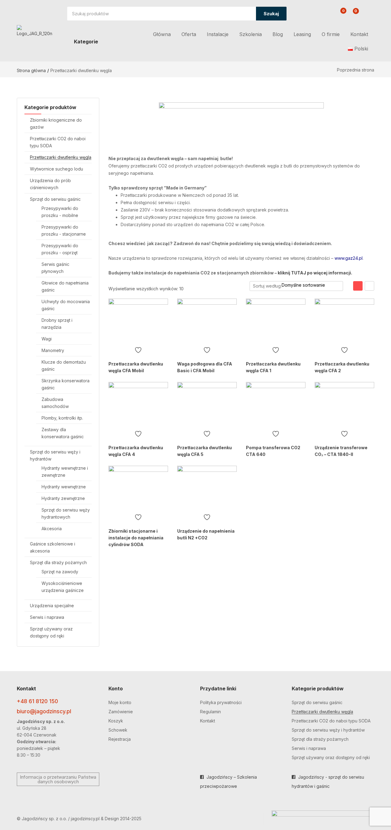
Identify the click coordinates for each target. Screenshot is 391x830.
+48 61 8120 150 (37, 701)
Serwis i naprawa (47, 617)
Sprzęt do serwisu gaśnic (55, 199)
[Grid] (358, 286)
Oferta (188, 34)
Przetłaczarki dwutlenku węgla (60, 157)
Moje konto (119, 702)
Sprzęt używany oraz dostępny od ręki (331, 757)
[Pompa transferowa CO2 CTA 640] (275, 404)
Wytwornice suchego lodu (56, 168)
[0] (339, 14)
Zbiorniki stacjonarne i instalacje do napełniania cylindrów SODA (135, 537)
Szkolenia (250, 34)
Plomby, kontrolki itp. (62, 418)
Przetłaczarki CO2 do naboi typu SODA (331, 720)
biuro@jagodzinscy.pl (44, 711)
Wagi (47, 338)
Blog (277, 34)
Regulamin (210, 711)
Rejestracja (119, 739)
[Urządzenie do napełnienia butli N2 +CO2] (207, 488)
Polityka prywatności (221, 702)
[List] (369, 286)
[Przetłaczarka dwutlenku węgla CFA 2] (344, 321)
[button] (352, 14)
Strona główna (31, 70)
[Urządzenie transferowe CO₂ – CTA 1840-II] (344, 404)
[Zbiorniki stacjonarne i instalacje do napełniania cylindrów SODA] (138, 488)
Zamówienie (120, 711)
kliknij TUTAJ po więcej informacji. (315, 272)
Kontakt (359, 34)
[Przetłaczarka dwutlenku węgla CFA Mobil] (138, 321)
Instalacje (217, 34)
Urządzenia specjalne (52, 605)
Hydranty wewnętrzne (64, 486)
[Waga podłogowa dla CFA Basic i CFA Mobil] (207, 321)
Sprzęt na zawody (60, 571)
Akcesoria (52, 528)
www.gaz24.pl (348, 258)
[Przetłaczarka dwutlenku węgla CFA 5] (207, 404)
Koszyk (115, 720)
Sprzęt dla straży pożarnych (58, 562)
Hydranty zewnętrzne (63, 498)
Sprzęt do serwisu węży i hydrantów (328, 730)
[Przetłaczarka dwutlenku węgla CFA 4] (138, 404)
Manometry (53, 350)
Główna (162, 34)
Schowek (117, 730)
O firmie (331, 34)
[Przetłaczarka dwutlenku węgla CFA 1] (275, 321)
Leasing (302, 34)
